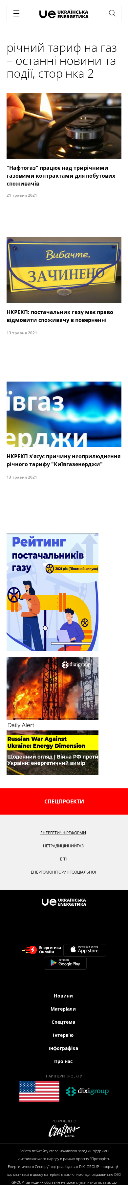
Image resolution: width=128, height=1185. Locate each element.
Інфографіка (63, 1048)
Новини (63, 996)
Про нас (63, 1061)
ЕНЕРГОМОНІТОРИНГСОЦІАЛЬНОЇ (63, 872)
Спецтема (63, 1022)
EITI (63, 859)
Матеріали (63, 1009)
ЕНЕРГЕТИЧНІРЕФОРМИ (63, 833)
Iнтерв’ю (63, 1035)
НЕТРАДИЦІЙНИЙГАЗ (63, 846)
